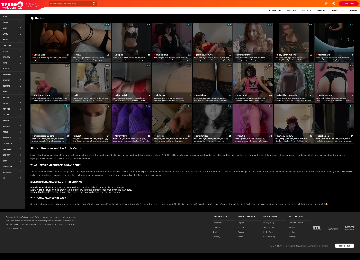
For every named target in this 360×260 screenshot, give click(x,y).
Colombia (216, 227)
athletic (6, 57)
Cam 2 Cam (7, 46)
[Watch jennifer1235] (213, 123)
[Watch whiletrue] (172, 83)
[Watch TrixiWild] (253, 123)
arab (5, 28)
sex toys (6, 86)
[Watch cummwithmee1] (253, 42)
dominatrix (7, 167)
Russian (241, 232)
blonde (6, 69)
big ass (5, 103)
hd (4, 178)
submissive (7, 172)
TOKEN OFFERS (337, 10)
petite (5, 51)
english (6, 115)
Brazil (215, 232)
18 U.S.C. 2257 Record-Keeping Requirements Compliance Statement (298, 246)
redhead (6, 80)
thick (5, 63)
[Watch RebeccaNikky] (131, 83)
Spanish (241, 227)
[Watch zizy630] (91, 123)
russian (6, 126)
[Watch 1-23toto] (172, 123)
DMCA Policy (268, 232)
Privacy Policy (268, 223)
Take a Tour (344, 245)
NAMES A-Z (291, 10)
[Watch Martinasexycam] (50, 83)
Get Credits (349, 3)
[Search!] (94, 3)
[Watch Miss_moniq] (253, 83)
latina (5, 34)
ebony (5, 22)
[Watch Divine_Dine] (50, 42)
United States (218, 223)
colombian (7, 143)
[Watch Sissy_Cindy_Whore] (294, 42)
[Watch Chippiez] (131, 42)
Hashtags (292, 237)
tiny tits (6, 109)
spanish (6, 120)
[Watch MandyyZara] (131, 123)
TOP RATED (306, 10)
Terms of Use (268, 227)
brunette (7, 74)
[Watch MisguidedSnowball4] (294, 83)
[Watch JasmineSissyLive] (213, 42)
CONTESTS (353, 10)
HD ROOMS (321, 10)
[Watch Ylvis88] (91, 42)
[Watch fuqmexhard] (334, 42)
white (5, 40)
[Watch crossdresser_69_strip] (50, 123)
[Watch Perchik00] (213, 83)
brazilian (7, 149)
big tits (6, 97)
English (241, 223)
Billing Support (294, 227)
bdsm (5, 161)
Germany (216, 237)
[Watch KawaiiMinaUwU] (294, 123)
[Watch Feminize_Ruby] (334, 83)
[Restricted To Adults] (317, 228)
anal (5, 92)
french (6, 132)
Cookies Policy (269, 237)
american (7, 138)
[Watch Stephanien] (334, 123)
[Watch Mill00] (91, 83)
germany (6, 155)
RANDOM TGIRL (275, 10)
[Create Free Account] (334, 3)
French (241, 237)
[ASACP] (349, 228)
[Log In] (326, 3)
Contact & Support (296, 223)
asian (5, 17)
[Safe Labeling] (333, 228)
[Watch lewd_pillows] (172, 42)
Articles (292, 232)
